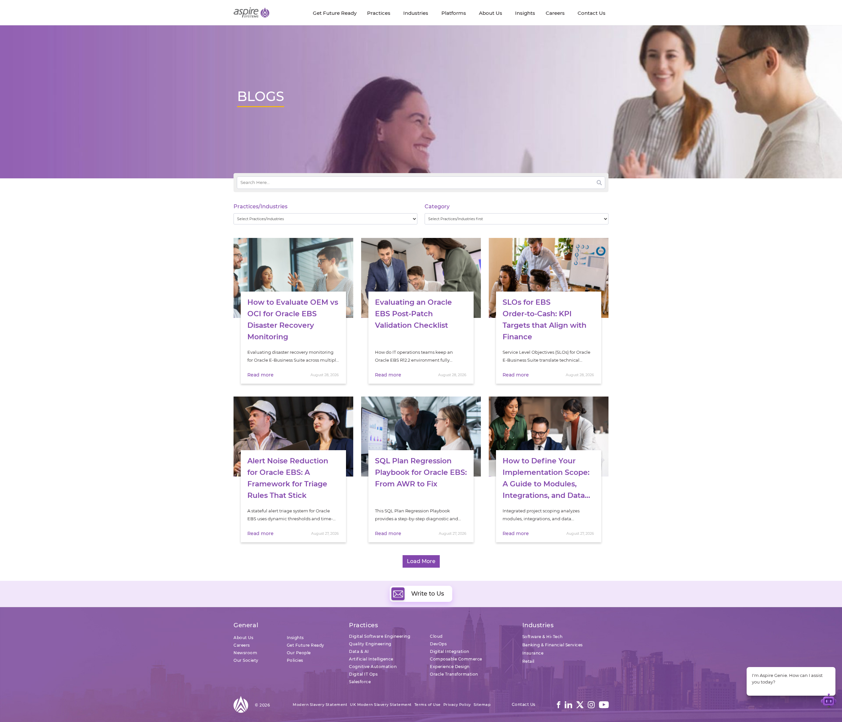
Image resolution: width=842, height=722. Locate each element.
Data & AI (359, 651)
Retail (528, 661)
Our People (299, 652)
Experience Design (450, 666)
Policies (295, 660)
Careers (242, 645)
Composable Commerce (456, 659)
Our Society (246, 660)
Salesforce (360, 681)
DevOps (438, 643)
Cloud (436, 636)
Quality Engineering (370, 643)
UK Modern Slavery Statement (381, 704)
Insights (295, 637)
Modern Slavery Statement (320, 704)
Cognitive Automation (373, 666)
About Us (243, 637)
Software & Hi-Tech (542, 636)
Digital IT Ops (363, 674)
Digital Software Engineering (379, 636)
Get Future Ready (305, 645)
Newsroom (245, 652)
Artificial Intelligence (371, 659)
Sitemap (482, 704)
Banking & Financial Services (552, 644)
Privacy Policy (457, 704)
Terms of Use (427, 704)
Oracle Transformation (454, 674)
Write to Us (427, 593)
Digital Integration (449, 651)
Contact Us (523, 704)
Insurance (533, 653)
